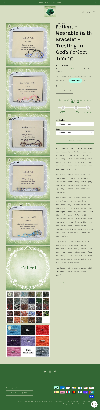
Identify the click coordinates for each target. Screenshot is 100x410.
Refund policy (72, 401)
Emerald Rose (29, 401)
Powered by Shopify (42, 401)
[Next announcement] (95, 2)
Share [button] (61, 282)
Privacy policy (58, 401)
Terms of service (87, 401)
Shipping (75, 69)
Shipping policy (69, 404)
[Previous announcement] (4, 2)
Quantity (59, 86)
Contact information (86, 404)
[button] (5, 12)
